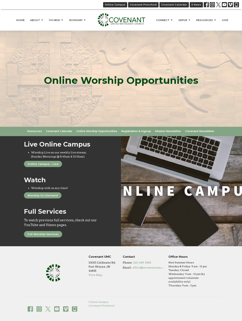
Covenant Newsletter (199, 131)
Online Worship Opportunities (96, 131)
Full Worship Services (43, 234)
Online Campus (115, 4)
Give (225, 20)
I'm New (54, 20)
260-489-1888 (142, 262)
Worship (76, 20)
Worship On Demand (42, 195)
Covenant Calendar (174, 4)
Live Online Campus (57, 144)
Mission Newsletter (168, 131)
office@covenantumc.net (149, 267)
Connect (163, 20)
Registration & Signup (136, 131)
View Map (95, 275)
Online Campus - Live (42, 164)
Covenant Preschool (143, 4)
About (35, 20)
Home (20, 20)
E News (196, 4)
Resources (204, 20)
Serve (182, 20)
